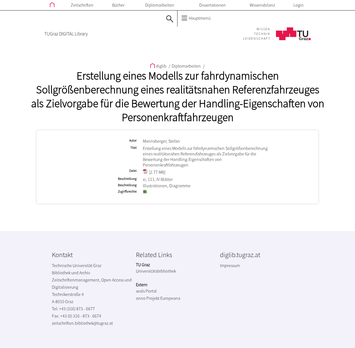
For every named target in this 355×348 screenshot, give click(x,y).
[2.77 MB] (156, 172)
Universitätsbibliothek (156, 271)
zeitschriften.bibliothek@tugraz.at (82, 323)
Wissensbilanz (262, 5)
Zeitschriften (82, 5)
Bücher (118, 5)
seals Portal (146, 291)
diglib (161, 66)
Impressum (230, 265)
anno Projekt (147, 298)
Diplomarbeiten (159, 5)
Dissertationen (212, 5)
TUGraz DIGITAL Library (66, 34)
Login (298, 5)
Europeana (170, 298)
